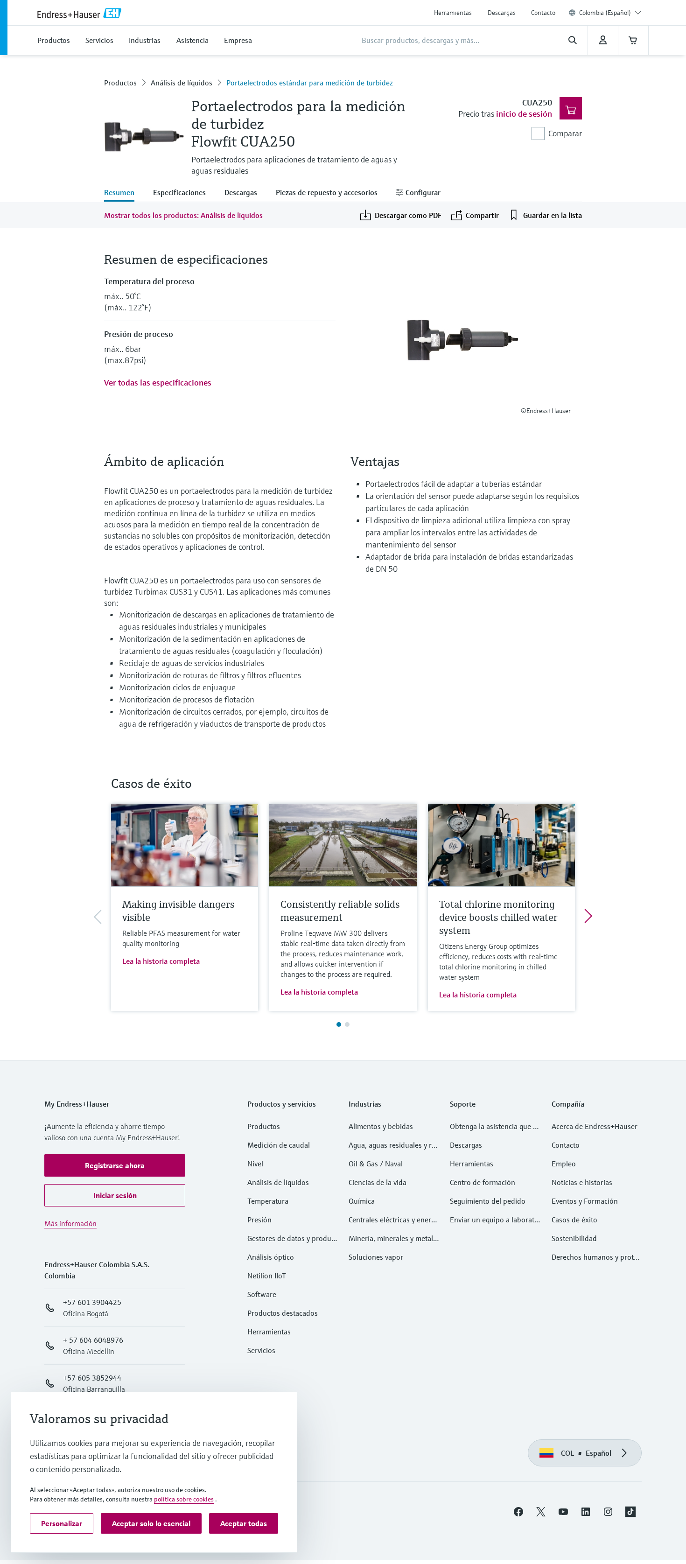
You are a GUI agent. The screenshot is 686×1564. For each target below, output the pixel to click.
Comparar (565, 133)
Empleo (564, 1163)
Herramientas (453, 12)
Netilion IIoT (266, 1275)
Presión (259, 1219)
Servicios (261, 1350)
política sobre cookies (184, 1499)
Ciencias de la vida (377, 1182)
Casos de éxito (574, 1219)
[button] (114, 1165)
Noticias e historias (582, 1182)
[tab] (124, 193)
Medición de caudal (278, 1145)
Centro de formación (482, 1182)
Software (261, 1294)
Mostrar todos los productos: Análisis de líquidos (183, 215)
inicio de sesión (524, 113)
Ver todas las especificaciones (157, 382)
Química (362, 1201)
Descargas (502, 12)
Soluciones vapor (376, 1257)
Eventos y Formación (585, 1201)
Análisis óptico (270, 1257)
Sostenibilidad (574, 1238)
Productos (120, 82)
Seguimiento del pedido (487, 1201)
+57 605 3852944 (92, 1377)
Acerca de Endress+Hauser (594, 1126)
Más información (70, 1223)
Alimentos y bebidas (381, 1126)
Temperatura (267, 1201)
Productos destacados (282, 1313)
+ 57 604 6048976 (93, 1340)
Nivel (255, 1163)
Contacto (543, 12)
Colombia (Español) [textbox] (605, 12)
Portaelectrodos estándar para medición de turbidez (309, 82)
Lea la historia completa (161, 961)
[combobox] (610, 12)
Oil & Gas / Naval (376, 1163)
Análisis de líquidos (181, 82)
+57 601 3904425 (92, 1302)
